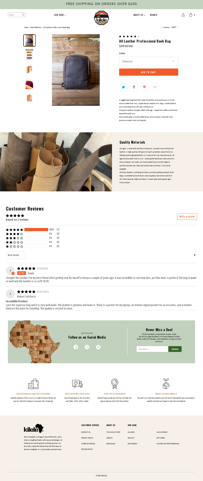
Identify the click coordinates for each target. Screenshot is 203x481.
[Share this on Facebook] (134, 87)
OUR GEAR (59, 14)
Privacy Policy (87, 438)
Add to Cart (149, 72)
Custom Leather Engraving (168, 443)
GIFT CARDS (161, 438)
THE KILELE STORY (113, 432)
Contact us (85, 432)
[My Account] (183, 15)
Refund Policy (87, 449)
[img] (26, 268)
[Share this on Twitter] (123, 87)
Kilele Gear (103, 476)
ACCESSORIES (132, 443)
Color (122, 53)
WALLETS (131, 438)
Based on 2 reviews (17, 219)
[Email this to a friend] (155, 87)
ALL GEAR (131, 432)
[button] (128, 36)
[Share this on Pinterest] (144, 87)
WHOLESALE (110, 443)
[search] (17, 15)
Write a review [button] (187, 216)
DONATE (153, 14)
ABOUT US (138, 14)
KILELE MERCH (162, 432)
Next (174, 27)
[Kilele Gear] (101, 18)
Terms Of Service (88, 443)
